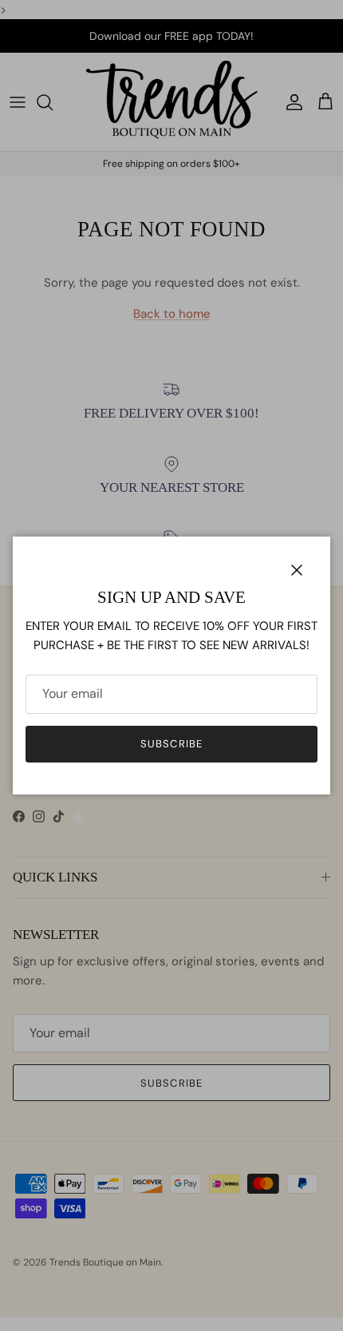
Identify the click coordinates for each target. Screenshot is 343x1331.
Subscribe (171, 744)
